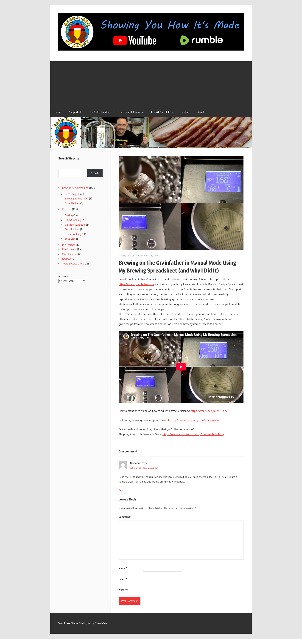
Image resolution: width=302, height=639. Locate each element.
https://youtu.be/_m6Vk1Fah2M (210, 411)
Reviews (66, 258)
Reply (122, 490)
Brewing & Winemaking (75, 187)
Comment (125, 516)
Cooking (66, 209)
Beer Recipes (72, 194)
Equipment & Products (130, 112)
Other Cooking (73, 234)
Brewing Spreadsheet (76, 198)
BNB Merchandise (100, 112)
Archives (63, 276)
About (200, 112)
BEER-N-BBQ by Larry (148, 255)
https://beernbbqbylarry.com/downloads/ (193, 420)
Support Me (75, 112)
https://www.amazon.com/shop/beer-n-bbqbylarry (193, 434)
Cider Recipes (72, 203)
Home (57, 112)
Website (123, 589)
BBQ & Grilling (73, 220)
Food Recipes (72, 229)
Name (123, 568)
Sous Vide (70, 238)
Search (95, 173)
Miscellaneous (70, 254)
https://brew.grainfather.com (136, 284)
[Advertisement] (151, 83)
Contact (185, 112)
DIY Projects (68, 244)
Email (123, 579)
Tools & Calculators (162, 112)
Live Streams (69, 249)
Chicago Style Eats (75, 224)
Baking (69, 215)
